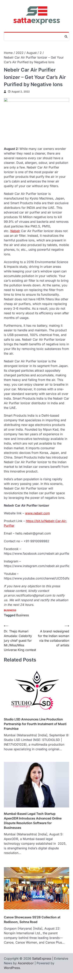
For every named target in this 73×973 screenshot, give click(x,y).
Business (10, 610)
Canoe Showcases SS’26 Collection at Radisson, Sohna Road (32, 919)
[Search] (66, 37)
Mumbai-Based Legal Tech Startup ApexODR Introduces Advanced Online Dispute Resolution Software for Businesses (33, 821)
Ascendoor (26, 963)
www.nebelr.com (37, 513)
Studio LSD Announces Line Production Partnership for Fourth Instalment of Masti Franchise (35, 723)
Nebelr (15, 231)
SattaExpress (41, 958)
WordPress (12, 968)
